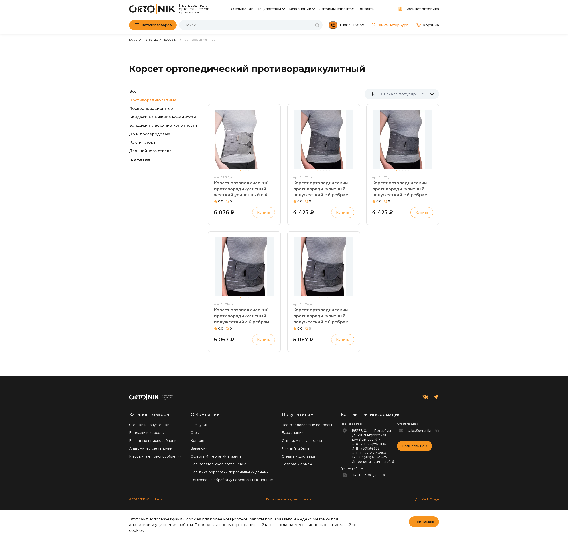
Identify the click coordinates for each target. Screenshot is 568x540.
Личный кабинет (296, 448)
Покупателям (268, 9)
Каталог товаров (157, 25)
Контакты (366, 9)
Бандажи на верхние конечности (163, 125)
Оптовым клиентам (337, 9)
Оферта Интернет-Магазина (216, 456)
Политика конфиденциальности (289, 499)
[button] (240, 170)
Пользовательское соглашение (219, 464)
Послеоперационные (151, 108)
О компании (242, 9)
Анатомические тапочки (150, 448)
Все (133, 91)
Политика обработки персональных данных (229, 472)
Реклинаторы (142, 142)
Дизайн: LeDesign (427, 499)
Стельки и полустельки (149, 425)
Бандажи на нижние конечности (162, 117)
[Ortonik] (152, 9)
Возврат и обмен (297, 464)
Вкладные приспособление (154, 440)
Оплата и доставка (298, 456)
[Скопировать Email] (437, 430)
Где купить (200, 425)
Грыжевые (139, 159)
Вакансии (199, 448)
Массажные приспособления (155, 456)
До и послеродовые (149, 134)
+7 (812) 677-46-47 (373, 457)
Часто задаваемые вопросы (307, 425)
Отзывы (197, 432)
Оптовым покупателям (302, 440)
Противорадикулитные (152, 100)
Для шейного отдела (150, 151)
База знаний (300, 9)
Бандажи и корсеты (146, 432)
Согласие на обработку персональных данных (232, 480)
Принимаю (424, 522)
